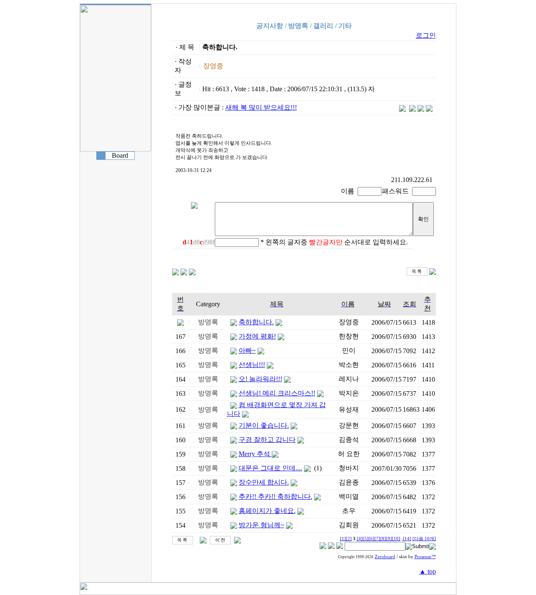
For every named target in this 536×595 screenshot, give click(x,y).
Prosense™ (425, 556)
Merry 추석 (255, 453)
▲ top (427, 571)
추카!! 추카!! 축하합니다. (275, 496)
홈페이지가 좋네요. (267, 510)
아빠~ (247, 350)
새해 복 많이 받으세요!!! (261, 107)
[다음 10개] (424, 538)
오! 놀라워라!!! (260, 378)
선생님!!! (252, 364)
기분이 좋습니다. (264, 425)
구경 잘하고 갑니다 (267, 439)
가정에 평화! (257, 336)
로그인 (426, 35)
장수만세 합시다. (264, 482)
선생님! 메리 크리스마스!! (277, 393)
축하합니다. (256, 322)
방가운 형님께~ (261, 524)
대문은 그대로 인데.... (270, 468)
